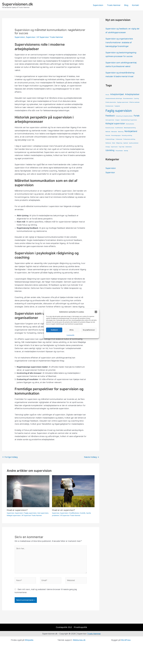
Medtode (108, 131)
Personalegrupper (116, 135)
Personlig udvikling (127, 135)
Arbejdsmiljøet (117, 94)
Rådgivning (119, 143)
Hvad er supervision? (17, 510)
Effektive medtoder (134, 102)
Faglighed (117, 106)
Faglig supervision (30, 513)
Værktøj (126, 150)
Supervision (98, 5)
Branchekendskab (128, 98)
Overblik (82, 513)
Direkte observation (111, 102)
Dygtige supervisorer (122, 102)
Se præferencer (89, 330)
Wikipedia (29, 640)
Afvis (71, 330)
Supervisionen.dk (17, 4)
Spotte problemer (133, 143)
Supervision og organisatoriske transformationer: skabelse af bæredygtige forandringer (119, 42)
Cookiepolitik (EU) (64, 627)
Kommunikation (130, 124)
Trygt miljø (121, 146)
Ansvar (107, 94)
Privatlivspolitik (80, 627)
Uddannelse (128, 146)
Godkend (54, 330)
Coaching (136, 98)
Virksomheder (119, 150)
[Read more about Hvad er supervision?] (28, 491)
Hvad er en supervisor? (63, 510)
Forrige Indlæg (10, 457)
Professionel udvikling (129, 139)
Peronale (108, 135)
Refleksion (108, 143)
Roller (113, 143)
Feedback (110, 115)
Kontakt (135, 5)
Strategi (108, 146)
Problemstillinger (110, 139)
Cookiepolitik (70, 335)
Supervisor (30, 37)
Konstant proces (110, 127)
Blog (126, 5)
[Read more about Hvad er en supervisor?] (73, 491)
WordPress (126, 640)
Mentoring (120, 131)
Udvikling (110, 150)
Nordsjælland (130, 131)
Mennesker (114, 131)
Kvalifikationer (74, 513)
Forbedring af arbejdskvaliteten (124, 116)
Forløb (137, 115)
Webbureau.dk (79, 640)
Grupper (117, 120)
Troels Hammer (113, 5)
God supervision (42, 513)
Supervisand (114, 146)
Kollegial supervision (14, 515)
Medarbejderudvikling (130, 127)
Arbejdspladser (132, 94)
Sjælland (125, 143)
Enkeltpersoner (109, 106)
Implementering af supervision (129, 120)
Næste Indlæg (91, 457)
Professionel (119, 139)
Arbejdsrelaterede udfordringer (114, 98)
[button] (96, 312)
